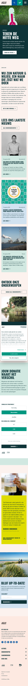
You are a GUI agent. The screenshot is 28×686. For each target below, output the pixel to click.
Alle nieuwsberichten (9, 128)
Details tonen (20, 349)
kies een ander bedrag (14, 441)
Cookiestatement (4, 675)
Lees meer (6, 174)
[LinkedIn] (11, 642)
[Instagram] (8, 642)
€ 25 (14, 433)
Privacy (2, 673)
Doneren (13, 446)
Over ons (4, 658)
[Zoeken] (14, 2)
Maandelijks (14, 412)
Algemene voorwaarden (5, 671)
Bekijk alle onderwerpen (13, 292)
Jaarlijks (14, 417)
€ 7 (14, 424)
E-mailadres (4, 594)
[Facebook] (2, 642)
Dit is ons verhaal (8, 108)
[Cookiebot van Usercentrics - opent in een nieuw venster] (20, 327)
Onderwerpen (5, 652)
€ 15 (14, 429)
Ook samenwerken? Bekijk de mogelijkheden (11, 538)
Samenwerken (5, 655)
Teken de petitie (9, 52)
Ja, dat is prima (14, 353)
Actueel (3, 648)
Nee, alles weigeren (14, 357)
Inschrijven (6, 602)
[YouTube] (14, 642)
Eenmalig (14, 407)
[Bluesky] (5, 642)
